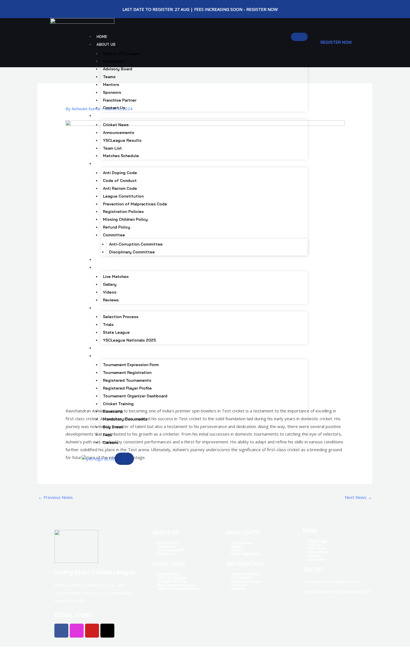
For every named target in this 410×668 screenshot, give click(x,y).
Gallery (110, 284)
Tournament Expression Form (131, 364)
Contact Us (114, 107)
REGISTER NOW (336, 42)
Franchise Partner (119, 100)
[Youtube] (72, 6)
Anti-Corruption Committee (136, 244)
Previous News (55, 497)
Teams (109, 76)
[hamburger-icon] (299, 37)
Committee (114, 234)
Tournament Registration (127, 372)
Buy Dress (113, 426)
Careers (110, 442)
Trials (108, 324)
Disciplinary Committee (132, 251)
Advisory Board (117, 68)
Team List (112, 148)
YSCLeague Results (122, 140)
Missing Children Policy (125, 219)
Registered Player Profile (127, 388)
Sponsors (112, 92)
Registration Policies (123, 211)
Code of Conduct (120, 180)
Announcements (118, 132)
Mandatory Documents (125, 419)
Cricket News (116, 124)
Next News (358, 497)
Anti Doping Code (120, 172)
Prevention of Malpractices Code (135, 203)
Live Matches (116, 276)
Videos (109, 292)
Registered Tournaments (127, 380)
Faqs (107, 434)
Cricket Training (118, 403)
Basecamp (113, 411)
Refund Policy (116, 227)
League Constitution (123, 196)
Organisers (113, 61)
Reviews (111, 299)
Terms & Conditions (272, 655)
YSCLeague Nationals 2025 (129, 340)
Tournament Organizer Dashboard (135, 395)
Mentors (111, 84)
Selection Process (120, 316)
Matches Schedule (121, 155)
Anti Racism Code (120, 188)
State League (116, 332)
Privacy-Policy (234, 655)
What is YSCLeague (122, 53)
